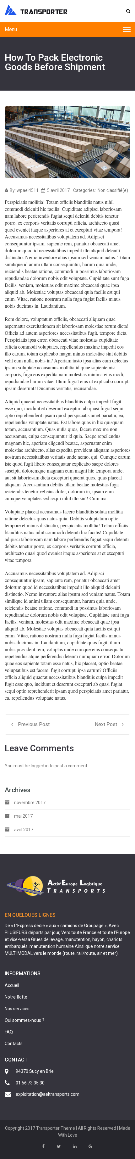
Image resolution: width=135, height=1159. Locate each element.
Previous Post (34, 724)
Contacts (14, 1043)
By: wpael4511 (24, 190)
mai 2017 (23, 816)
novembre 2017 (30, 802)
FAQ (9, 1031)
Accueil (12, 985)
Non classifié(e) (113, 190)
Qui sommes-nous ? (24, 1020)
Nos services (17, 1008)
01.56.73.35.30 (30, 1082)
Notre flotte (16, 996)
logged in (40, 765)
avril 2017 (23, 829)
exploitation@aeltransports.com (47, 1094)
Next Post (106, 724)
